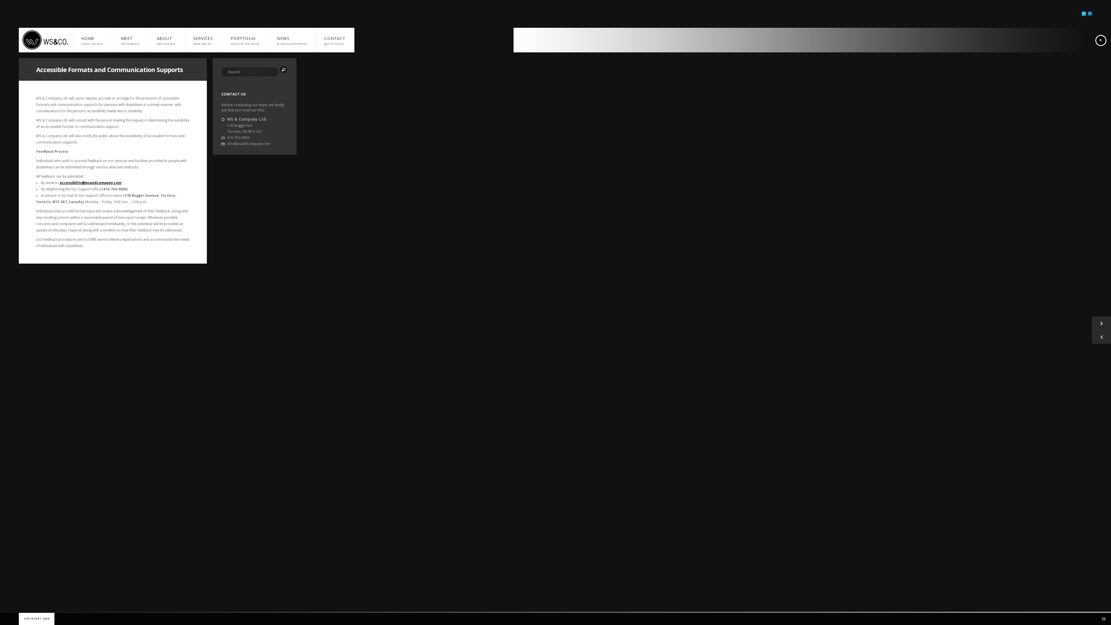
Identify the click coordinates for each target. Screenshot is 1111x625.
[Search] (283, 69)
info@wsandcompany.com (248, 144)
